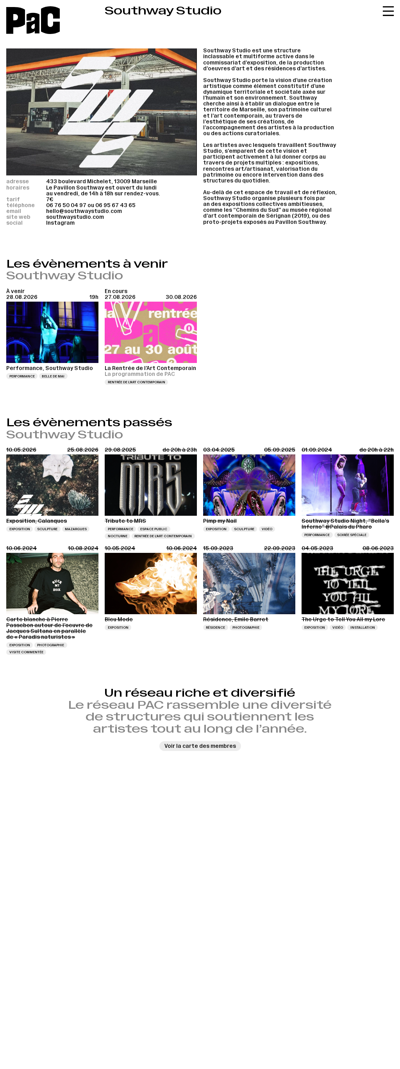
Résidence (215, 627)
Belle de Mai (53, 376)
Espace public (153, 529)
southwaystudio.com (75, 217)
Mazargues (76, 529)
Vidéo (267, 529)
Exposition (19, 529)
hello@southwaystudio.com (84, 211)
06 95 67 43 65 (115, 205)
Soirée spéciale (351, 535)
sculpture (47, 529)
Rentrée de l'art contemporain (136, 382)
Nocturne (117, 536)
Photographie (50, 645)
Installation (362, 627)
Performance (22, 376)
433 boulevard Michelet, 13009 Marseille (101, 181)
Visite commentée (26, 652)
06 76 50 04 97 (66, 205)
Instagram (60, 223)
